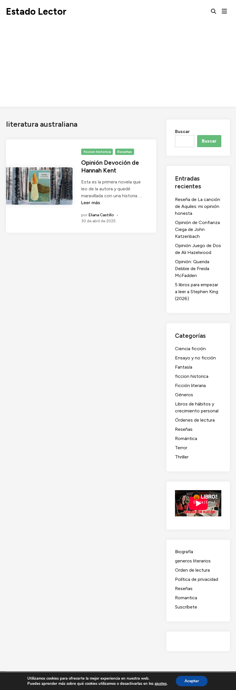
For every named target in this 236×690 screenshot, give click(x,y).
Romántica (186, 438)
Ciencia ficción (190, 348)
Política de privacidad (196, 579)
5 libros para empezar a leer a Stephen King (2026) (196, 291)
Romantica (186, 597)
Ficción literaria (190, 385)
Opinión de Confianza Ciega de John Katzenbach (197, 229)
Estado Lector (36, 11)
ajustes (161, 683)
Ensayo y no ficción (195, 358)
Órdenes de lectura (195, 420)
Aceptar (191, 681)
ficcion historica (97, 152)
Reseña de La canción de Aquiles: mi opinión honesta (197, 206)
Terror (181, 447)
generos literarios (193, 561)
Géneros (184, 394)
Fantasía (183, 367)
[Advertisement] (118, 66)
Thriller (182, 457)
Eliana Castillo (101, 215)
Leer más (90, 202)
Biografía (184, 551)
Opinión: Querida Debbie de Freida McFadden (192, 268)
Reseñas (124, 152)
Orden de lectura (192, 570)
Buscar (182, 131)
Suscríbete (186, 607)
